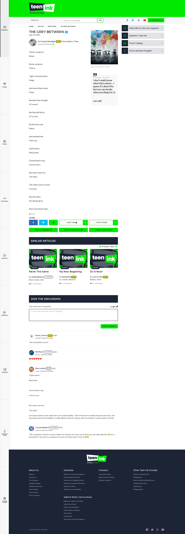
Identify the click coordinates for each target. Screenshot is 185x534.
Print (32, 214)
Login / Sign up (156, 20)
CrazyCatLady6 (48, 41)
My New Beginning (70, 271)
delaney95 (66, 277)
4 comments (66, 283)
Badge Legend (138, 489)
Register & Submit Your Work (73, 501)
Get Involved (68, 516)
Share (32, 218)
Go (100, 20)
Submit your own (103, 230)
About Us (32, 474)
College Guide (4, 501)
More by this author (45, 44)
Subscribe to (144, 28)
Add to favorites (72, 230)
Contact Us (32, 477)
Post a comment (42, 230)
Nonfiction (4, 201)
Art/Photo (4, 315)
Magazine (4, 30)
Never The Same (39, 271)
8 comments (36, 284)
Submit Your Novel (70, 504)
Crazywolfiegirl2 (42, 427)
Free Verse (52, 26)
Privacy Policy (33, 492)
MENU (34, 20)
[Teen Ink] (44, 8)
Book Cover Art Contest (107, 477)
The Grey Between (68, 26)
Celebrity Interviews (36, 486)
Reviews (5, 258)
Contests (5, 372)
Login (113, 306)
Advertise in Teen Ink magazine (74, 474)
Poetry (4, 87)
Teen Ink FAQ (33, 489)
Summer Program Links (141, 474)
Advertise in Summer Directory (74, 483)
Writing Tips (68, 513)
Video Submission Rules (72, 510)
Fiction (4, 144)
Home (31, 26)
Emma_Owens (41, 335)
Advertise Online (69, 486)
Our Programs (34, 480)
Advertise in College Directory (74, 480)
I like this (76, 222)
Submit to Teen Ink (138, 36)
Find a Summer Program (140, 51)
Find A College (136, 43)
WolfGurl (39, 352)
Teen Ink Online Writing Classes (144, 480)
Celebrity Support (35, 483)
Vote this (106, 222)
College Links (137, 477)
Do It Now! (96, 271)
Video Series (137, 486)
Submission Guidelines (71, 507)
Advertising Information (72, 477)
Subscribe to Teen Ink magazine (74, 519)
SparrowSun (40, 368)
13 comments (97, 283)
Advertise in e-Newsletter (72, 489)
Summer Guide (5, 434)
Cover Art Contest (105, 474)
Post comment (109, 326)
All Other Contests (105, 480)
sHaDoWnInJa (37, 277)
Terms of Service (34, 495)
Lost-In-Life (97, 277)
